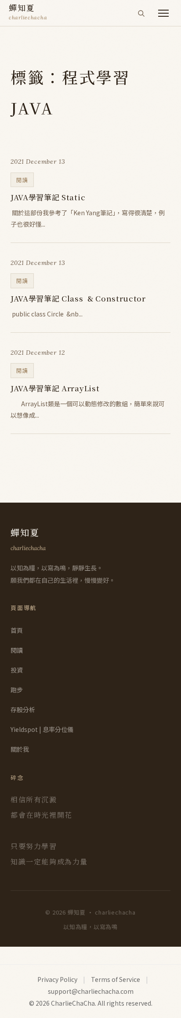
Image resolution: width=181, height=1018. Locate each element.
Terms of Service (115, 979)
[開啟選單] (163, 13)
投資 (17, 669)
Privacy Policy (57, 979)
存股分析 (23, 709)
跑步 (17, 689)
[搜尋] (141, 13)
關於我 (20, 749)
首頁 (17, 630)
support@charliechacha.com (91, 991)
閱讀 (17, 650)
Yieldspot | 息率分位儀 (42, 729)
